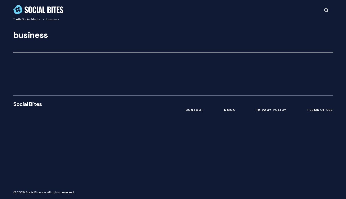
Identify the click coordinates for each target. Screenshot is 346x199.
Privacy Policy (271, 110)
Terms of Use (320, 110)
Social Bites (27, 104)
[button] (326, 10)
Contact (194, 110)
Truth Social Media (26, 19)
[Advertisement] (173, 150)
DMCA (229, 110)
